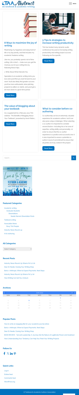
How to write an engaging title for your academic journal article (26, 324)
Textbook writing (10, 220)
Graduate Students (13, 211)
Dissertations (13, 213)
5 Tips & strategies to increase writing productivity (58, 41)
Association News (10, 223)
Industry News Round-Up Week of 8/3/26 (19, 274)
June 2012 (39, 293)
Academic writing (10, 208)
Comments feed (10, 378)
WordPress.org (9, 382)
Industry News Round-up (13, 230)
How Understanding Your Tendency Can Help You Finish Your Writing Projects (31, 339)
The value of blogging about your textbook (19, 107)
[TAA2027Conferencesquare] (17, 181)
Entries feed (8, 374)
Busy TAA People (12, 226)
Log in (6, 371)
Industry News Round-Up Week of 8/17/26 (19, 263)
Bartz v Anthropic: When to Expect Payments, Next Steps (24, 271)
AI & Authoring (9, 234)
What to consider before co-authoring (57, 110)
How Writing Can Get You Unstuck (16, 278)
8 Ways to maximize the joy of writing (20, 44)
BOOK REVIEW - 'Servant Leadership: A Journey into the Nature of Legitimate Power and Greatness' (39, 335)
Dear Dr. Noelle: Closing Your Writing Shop (19, 267)
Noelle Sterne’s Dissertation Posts (22, 216)
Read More (10, 96)
